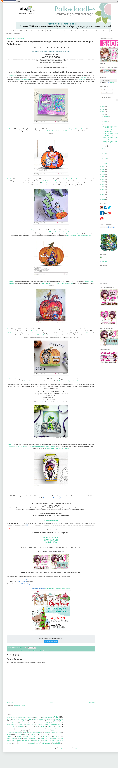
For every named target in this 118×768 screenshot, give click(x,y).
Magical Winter (10, 731)
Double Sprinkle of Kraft (12, 724)
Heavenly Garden (30, 726)
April (105, 156)
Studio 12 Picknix (22, 736)
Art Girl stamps (15, 719)
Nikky (24, 731)
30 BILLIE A (51, 542)
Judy (32, 230)
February (106, 161)
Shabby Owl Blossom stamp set (56, 734)
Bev (34, 719)
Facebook (8, 33)
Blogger (76, 748)
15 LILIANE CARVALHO (51, 537)
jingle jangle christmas (23, 743)
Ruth (9, 735)
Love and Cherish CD (56, 729)
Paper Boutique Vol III (45, 731)
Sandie (26, 735)
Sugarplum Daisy (57, 736)
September (106, 124)
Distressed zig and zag (39, 722)
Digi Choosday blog (53, 30)
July (105, 148)
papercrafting (63, 650)
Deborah (10, 379)
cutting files (52, 742)
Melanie (17, 731)
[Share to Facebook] (34, 648)
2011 (103, 194)
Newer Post (10, 702)
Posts (103, 89)
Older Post (92, 702)
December (106, 116)
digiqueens (60, 742)
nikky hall (31, 743)
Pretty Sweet (47, 732)
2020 (103, 172)
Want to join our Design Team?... (70, 30)
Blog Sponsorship (88, 30)
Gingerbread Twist (55, 724)
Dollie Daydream (50, 723)
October (106, 121)
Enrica (11, 129)
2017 (103, 179)
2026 (103, 106)
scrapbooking (84, 650)
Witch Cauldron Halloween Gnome (72, 234)
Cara (52, 719)
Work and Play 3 (36, 740)
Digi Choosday (22, 722)
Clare (55, 721)
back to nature (22, 742)
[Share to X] (32, 648)
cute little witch (87, 333)
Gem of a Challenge (22, 581)
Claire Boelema (33, 721)
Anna (8, 719)
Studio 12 (11, 736)
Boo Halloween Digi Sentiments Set (69, 381)
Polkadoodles (37, 732)
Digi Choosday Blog (22, 579)
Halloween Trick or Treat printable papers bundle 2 (23, 446)
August (105, 146)
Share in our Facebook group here (53, 498)
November (106, 119)
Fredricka (41, 724)
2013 (103, 189)
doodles (10, 743)
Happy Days (21, 726)
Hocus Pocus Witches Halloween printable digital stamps (57, 283)
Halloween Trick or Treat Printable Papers (60, 232)
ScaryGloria (83, 77)
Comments (105, 92)
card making (38, 650)
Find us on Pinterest (102, 30)
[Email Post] (26, 647)
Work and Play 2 (26, 740)
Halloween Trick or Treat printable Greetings (56, 448)
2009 (103, 199)
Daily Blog (41, 30)
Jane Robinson (12, 75)
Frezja (46, 724)
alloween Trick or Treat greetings (50, 183)
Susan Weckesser (33, 738)
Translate (112, 82)
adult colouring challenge (28, 650)
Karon (50, 726)
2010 (103, 197)
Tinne (8, 329)
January (106, 163)
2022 (103, 166)
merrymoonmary (63, 748)
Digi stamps (30, 722)
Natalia (11, 281)
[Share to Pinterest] (35, 648)
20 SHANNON (51, 540)
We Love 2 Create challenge (23, 584)
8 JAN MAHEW (51, 520)
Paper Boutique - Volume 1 (33, 731)
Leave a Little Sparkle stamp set (22, 729)
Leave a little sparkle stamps (37, 729)
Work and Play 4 (46, 740)
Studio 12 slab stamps (36, 736)
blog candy (30, 742)
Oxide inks (11, 333)
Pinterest (113, 30)
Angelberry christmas (47, 717)
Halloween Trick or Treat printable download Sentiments (56, 131)
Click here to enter (51, 642)
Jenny (42, 726)
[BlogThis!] (30, 648)
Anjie (56, 717)
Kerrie (8, 729)
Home (7, 30)
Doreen (58, 723)
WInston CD (42, 738)
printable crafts (77, 650)
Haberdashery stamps (11, 726)
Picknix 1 (54, 731)
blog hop (37, 742)
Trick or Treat (81, 79)
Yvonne (15, 742)
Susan (19, 738)
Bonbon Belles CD (43, 719)
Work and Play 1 (16, 740)
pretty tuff (38, 743)
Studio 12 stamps (47, 736)
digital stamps (47, 650)
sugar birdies (56, 743)
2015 (103, 184)
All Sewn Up (38, 717)
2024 (103, 111)
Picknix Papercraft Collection (15, 732)
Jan (36, 726)
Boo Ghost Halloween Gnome (71, 179)
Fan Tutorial (34, 724)
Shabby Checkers (44, 734)
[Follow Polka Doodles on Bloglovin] (107, 228)
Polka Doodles (27, 732)
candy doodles (44, 742)
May (105, 153)
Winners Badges (31, 30)
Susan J (25, 738)
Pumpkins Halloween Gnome (77, 129)
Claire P (49, 721)
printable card (70, 650)
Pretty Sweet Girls (56, 732)
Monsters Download (23, 79)
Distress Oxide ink (36, 331)
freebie (15, 743)
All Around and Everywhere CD (26, 717)
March (105, 158)
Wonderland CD (53, 738)
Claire (24, 721)
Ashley (29, 719)
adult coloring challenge (16, 650)
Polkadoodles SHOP (17, 30)
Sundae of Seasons (11, 738)
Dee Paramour (13, 723)
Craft (42, 650)
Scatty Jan (33, 735)
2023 (103, 114)
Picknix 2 (61, 731)
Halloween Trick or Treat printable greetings (49, 335)
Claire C (42, 721)
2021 (103, 169)
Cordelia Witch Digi (29, 381)
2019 (103, 174)
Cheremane (59, 719)
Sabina (10, 444)
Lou (46, 729)
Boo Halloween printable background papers (55, 181)
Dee (61, 721)
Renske (9, 179)
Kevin (12, 729)
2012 (103, 192)
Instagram (17, 33)
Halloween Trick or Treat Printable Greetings (78, 235)
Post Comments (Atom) (19, 705)
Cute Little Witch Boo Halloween (46, 446)
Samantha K (19, 735)
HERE (26, 525)
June (105, 151)
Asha (22, 719)
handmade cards (55, 650)
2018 (103, 177)
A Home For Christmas (12, 717)
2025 (103, 109)
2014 (103, 187)
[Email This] (29, 648)
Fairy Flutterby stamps (25, 724)
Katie (58, 726)
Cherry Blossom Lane (15, 721)
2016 (103, 182)
